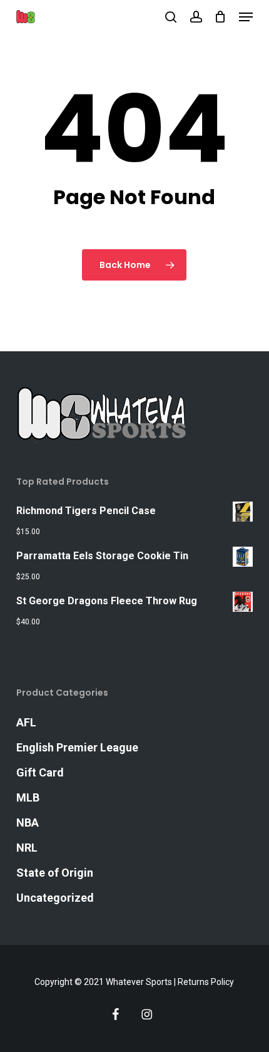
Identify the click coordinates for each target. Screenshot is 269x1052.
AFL (26, 722)
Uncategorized (55, 897)
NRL (27, 847)
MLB (27, 797)
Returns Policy (206, 982)
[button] (246, 17)
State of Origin (54, 872)
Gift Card (40, 772)
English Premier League (77, 747)
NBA (27, 822)
